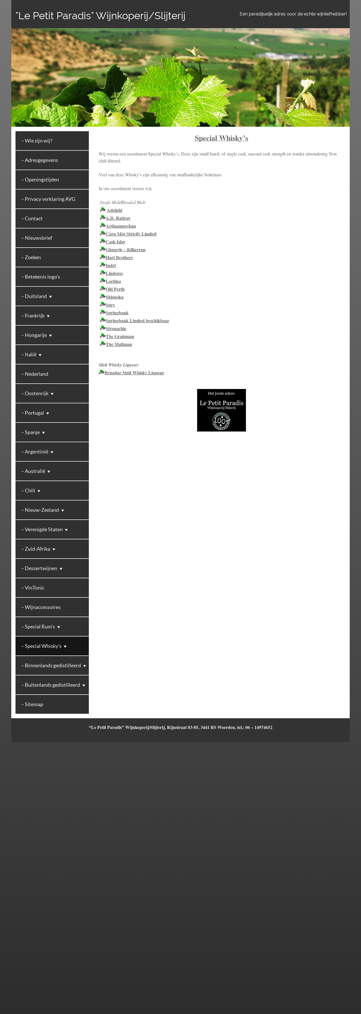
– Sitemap (32, 704)
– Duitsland (34, 296)
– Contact (32, 218)
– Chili (28, 490)
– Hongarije (34, 335)
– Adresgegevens (39, 160)
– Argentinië (34, 451)
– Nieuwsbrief (36, 238)
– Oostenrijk (35, 393)
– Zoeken (31, 257)
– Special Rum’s (38, 626)
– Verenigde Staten (42, 529)
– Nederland (34, 374)
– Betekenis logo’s (40, 276)
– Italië (28, 354)
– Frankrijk (33, 315)
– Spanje (30, 432)
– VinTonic (32, 587)
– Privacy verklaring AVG (48, 199)
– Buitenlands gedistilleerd (50, 685)
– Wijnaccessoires (41, 607)
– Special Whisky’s (41, 646)
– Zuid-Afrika (35, 549)
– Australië (33, 471)
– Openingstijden (40, 179)
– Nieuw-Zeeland (40, 510)
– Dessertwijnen (39, 568)
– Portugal (32, 413)
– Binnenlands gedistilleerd (51, 665)
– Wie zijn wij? (36, 140)
